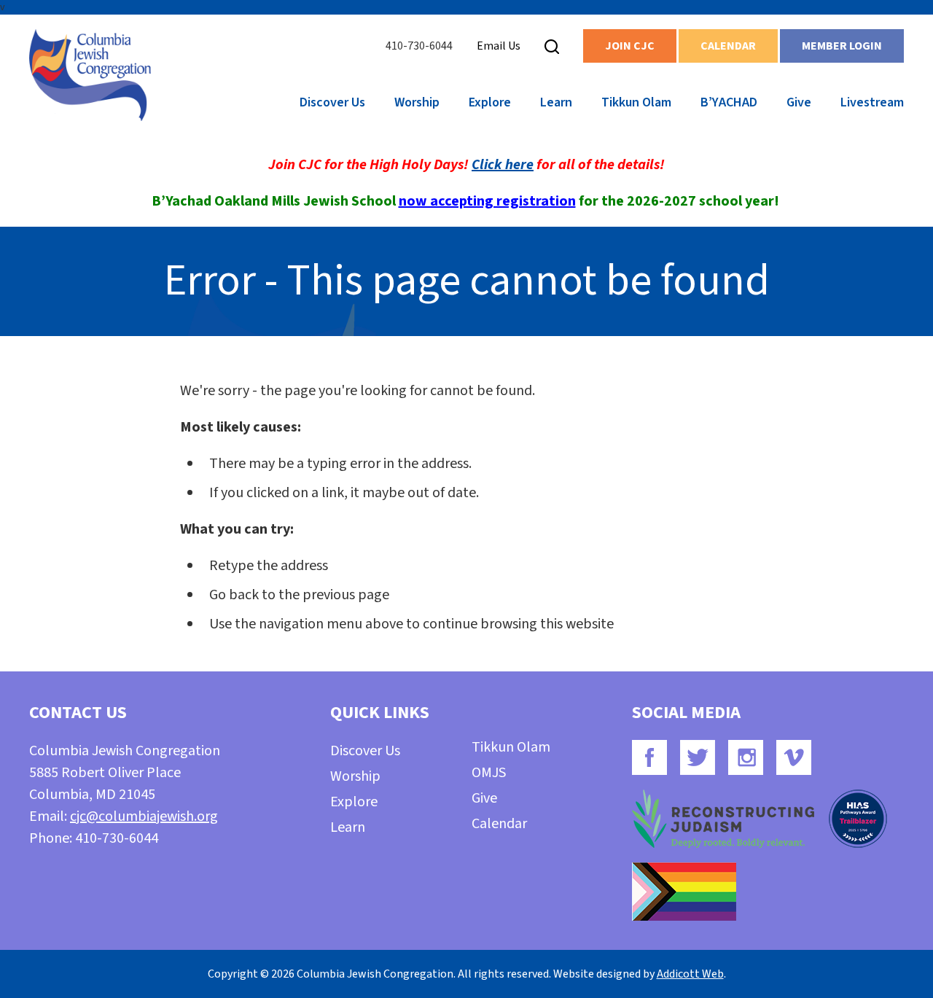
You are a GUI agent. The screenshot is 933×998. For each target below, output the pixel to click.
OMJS (489, 773)
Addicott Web (690, 974)
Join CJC (630, 46)
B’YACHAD (728, 102)
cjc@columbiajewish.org (144, 816)
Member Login (842, 46)
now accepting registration (487, 201)
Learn (556, 102)
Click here (503, 165)
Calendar (728, 46)
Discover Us (332, 102)
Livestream (872, 102)
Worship (417, 102)
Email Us (498, 46)
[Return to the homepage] (90, 75)
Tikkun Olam (636, 102)
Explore (490, 102)
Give (798, 102)
